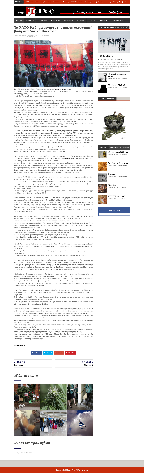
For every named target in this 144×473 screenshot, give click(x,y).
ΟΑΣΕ (63, 121)
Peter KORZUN (20, 345)
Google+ (60, 352)
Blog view (30, 20)
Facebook (37, 352)
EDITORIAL (81, 20)
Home (20, 20)
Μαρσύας (65, 2)
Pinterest (71, 352)
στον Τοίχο (72, 470)
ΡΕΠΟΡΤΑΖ (92, 20)
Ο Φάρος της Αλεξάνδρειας (93, 2)
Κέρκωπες (56, 2)
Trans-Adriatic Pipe (67, 158)
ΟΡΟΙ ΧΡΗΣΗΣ (118, 20)
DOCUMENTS (104, 20)
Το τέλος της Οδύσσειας (43, 2)
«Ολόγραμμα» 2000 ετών (25, 2)
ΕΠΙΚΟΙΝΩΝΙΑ (55, 20)
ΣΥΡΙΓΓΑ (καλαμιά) (76, 2)
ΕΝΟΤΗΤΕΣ (68, 20)
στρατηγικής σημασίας (63, 89)
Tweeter (49, 352)
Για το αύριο (105, 55)
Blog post (19, 365)
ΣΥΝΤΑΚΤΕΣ (42, 20)
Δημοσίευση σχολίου (24, 453)
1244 (25, 112)
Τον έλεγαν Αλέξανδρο (117, 85)
